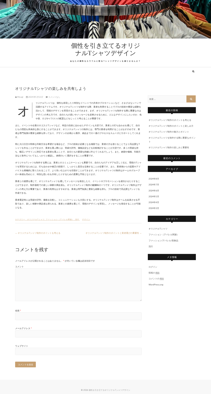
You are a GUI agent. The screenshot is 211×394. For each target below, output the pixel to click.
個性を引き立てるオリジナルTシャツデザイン (105, 49)
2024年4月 (154, 202)
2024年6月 (154, 190)
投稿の (154, 272)
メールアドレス (23, 328)
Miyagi (20, 97)
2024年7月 (154, 184)
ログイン (153, 266)
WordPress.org (156, 284)
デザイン (86, 219)
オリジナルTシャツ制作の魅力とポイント (169, 131)
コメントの (156, 278)
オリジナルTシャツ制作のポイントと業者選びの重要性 (114, 233)
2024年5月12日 (35, 97)
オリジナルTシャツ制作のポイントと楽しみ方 (171, 126)
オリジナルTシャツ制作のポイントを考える (37, 233)
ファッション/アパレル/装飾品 (163, 240)
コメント (19, 266)
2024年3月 (154, 208)
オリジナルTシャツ (36, 219)
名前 (18, 310)
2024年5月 (154, 196)
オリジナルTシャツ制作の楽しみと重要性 (169, 147)
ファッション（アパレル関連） (60, 219)
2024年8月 (154, 178)
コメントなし (54, 97)
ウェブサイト (21, 346)
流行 (77, 219)
